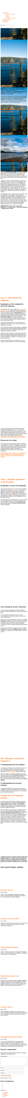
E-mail (2, 1070)
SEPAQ (15, 429)
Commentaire (4, 1056)
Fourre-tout (5, 20)
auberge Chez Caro (11, 771)
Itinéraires (5, 12)
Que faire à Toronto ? (7, 890)
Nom (2, 1067)
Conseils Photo (6, 19)
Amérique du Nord (10, 14)
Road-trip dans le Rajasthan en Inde (11, 1037)
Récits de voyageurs (10, 18)
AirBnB (11, 203)
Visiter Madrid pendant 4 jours (10, 976)
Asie (7, 15)
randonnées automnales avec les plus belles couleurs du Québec (13, 436)
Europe (8, 16)
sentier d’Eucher (15, 490)
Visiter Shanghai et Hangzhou (9, 947)
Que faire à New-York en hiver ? (10, 918)
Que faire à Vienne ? (7, 1007)
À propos (5, 21)
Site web (3, 1073)
